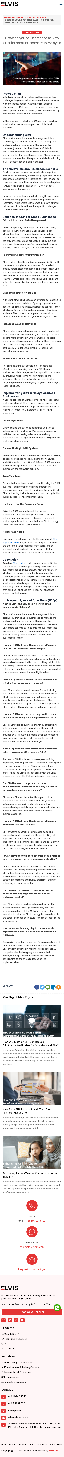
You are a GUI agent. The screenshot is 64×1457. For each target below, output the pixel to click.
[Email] (47, 987)
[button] (61, 4)
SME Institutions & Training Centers (20, 1367)
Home (4, 1444)
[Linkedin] (53, 987)
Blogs (32, 1444)
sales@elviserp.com (32, 1247)
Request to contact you (32, 1269)
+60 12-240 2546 (35, 1221)
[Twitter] (42, 987)
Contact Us (42, 1444)
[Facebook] (36, 987)
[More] (58, 987)
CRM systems (20, 563)
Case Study (22, 1444)
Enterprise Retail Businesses (16, 1372)
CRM (29, 17)
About (12, 1444)
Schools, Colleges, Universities (17, 1362)
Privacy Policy (56, 1444)
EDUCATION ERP (10, 1334)
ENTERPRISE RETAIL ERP (15, 1339)
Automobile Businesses (13, 1382)
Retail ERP (38, 17)
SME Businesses (10, 1377)
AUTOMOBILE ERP (11, 1348)
